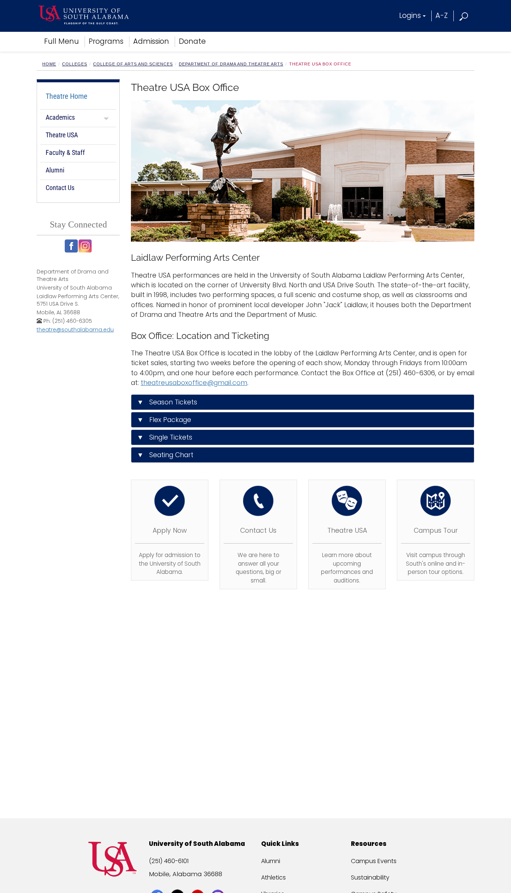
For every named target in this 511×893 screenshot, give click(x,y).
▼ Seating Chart (165, 454)
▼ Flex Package (164, 419)
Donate (192, 41)
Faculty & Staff (65, 152)
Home (49, 64)
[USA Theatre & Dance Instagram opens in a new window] (85, 246)
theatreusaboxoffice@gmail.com (194, 382)
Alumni (55, 170)
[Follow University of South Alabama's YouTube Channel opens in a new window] (198, 882)
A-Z (441, 15)
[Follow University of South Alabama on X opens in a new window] (178, 882)
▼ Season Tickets (167, 402)
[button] (464, 15)
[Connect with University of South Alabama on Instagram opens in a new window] (218, 882)
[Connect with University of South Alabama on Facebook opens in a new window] (158, 882)
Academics (60, 117)
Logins (410, 15)
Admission (151, 41)
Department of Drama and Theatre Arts (231, 64)
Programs (106, 41)
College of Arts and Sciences (133, 64)
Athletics (273, 877)
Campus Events (374, 861)
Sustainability (370, 877)
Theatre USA (62, 135)
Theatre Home (66, 96)
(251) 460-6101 (169, 861)
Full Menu (61, 41)
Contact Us (60, 188)
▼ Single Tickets (164, 437)
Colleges (74, 64)
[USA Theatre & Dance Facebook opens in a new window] (71, 246)
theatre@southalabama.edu (75, 329)
